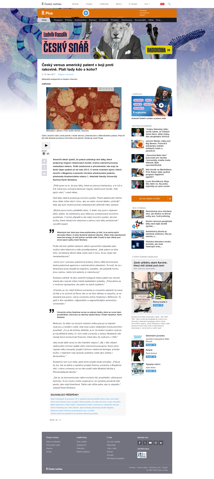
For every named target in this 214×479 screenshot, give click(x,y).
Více (159, 20)
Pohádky (136, 104)
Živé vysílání (138, 108)
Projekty (115, 20)
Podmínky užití (154, 467)
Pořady (68, 20)
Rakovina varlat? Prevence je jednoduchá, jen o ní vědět (72, 411)
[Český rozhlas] (51, 4)
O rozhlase (133, 4)
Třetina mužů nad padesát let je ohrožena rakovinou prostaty (74, 413)
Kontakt (110, 455)
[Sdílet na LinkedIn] (44, 173)
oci (60, 420)
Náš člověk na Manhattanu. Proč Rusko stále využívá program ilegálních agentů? (159, 173)
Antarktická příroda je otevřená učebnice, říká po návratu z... (159, 233)
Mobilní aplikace (83, 452)
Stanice (118, 4)
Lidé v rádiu (112, 448)
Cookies (132, 467)
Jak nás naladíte (113, 442)
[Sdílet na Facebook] (44, 161)
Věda (44, 20)
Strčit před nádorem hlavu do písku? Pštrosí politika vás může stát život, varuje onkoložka (85, 402)
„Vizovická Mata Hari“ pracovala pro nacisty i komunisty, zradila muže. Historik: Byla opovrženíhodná (158, 160)
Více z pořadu (139, 208)
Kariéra (110, 452)
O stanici (103, 20)
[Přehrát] (46, 146)
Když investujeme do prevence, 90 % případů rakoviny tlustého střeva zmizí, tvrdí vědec (85, 399)
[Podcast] (44, 153)
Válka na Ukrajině (53, 442)
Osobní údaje (142, 467)
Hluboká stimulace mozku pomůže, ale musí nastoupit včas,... (158, 244)
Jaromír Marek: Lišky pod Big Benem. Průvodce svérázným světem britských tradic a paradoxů (158, 146)
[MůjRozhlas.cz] (46, 84)
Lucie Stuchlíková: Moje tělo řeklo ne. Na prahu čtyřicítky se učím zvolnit (158, 183)
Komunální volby (53, 445)
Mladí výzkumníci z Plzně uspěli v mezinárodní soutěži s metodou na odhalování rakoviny (85, 405)
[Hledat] (169, 4)
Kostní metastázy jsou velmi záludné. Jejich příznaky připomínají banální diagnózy (82, 408)
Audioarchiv (144, 13)
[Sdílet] (48, 153)
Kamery (142, 15)
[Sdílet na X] (44, 167)
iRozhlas (75, 4)
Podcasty (80, 448)
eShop (49, 452)
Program (89, 4)
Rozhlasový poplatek (115, 458)
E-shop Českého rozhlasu (145, 257)
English (165, 467)
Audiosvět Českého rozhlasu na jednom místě (149, 118)
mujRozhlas (104, 4)
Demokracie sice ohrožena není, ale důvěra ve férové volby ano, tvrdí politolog (159, 213)
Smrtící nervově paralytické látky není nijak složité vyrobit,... (159, 223)
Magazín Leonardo (66, 74)
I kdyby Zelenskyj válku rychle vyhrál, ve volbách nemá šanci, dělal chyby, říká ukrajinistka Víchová (158, 133)
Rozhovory (127, 20)
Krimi (147, 100)
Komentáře (140, 20)
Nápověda (111, 445)
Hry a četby (137, 100)
